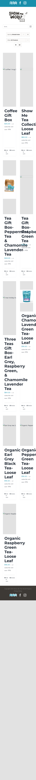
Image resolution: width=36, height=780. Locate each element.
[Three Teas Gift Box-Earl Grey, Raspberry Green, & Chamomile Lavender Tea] (9, 308)
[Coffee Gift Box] (9, 80)
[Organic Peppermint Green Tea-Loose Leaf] (26, 431)
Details (13, 150)
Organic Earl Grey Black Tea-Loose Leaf (12, 463)
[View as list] (20, 45)
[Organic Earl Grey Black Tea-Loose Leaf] (9, 431)
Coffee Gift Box (10, 115)
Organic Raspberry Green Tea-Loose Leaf (14, 549)
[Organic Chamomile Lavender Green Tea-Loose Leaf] (26, 296)
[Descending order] (28, 34)
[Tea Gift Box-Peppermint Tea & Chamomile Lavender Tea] (9, 187)
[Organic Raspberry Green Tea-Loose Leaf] (9, 519)
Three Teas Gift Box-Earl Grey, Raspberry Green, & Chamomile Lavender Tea (16, 364)
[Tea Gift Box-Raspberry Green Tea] (26, 187)
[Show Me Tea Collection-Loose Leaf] (26, 80)
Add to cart (7, 152)
